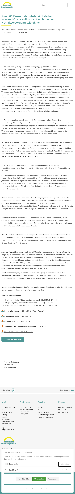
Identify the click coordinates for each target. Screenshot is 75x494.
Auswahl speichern (24, 479)
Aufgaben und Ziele (8, 407)
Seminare (41, 407)
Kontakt (28, 489)
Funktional (13, 470)
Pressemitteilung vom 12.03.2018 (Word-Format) (24, 311)
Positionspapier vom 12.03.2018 (17, 321)
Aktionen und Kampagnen (24, 413)
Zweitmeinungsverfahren (46, 415)
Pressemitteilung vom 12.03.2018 (17, 316)
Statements (8, 365)
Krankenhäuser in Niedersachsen (7, 422)
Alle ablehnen (52, 479)
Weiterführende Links (45, 417)
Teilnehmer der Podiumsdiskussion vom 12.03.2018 (25, 326)
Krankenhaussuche (44, 412)
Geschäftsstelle (7, 412)
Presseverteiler (10, 367)
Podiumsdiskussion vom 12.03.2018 (18, 332)
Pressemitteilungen (11, 362)
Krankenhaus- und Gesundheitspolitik (26, 408)
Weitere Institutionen (5, 418)
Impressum (36, 489)
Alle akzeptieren (39, 479)
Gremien (4, 410)
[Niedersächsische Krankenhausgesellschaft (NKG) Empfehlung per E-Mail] (13, 390)
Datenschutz (45, 489)
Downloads (42, 410)
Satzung (4, 415)
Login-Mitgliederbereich (7, 429)
